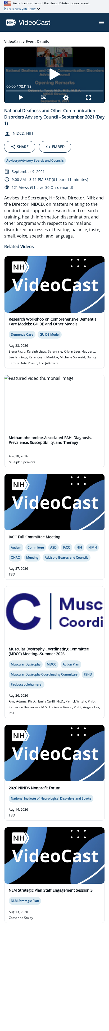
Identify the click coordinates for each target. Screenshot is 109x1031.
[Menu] (101, 22)
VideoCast (13, 41)
